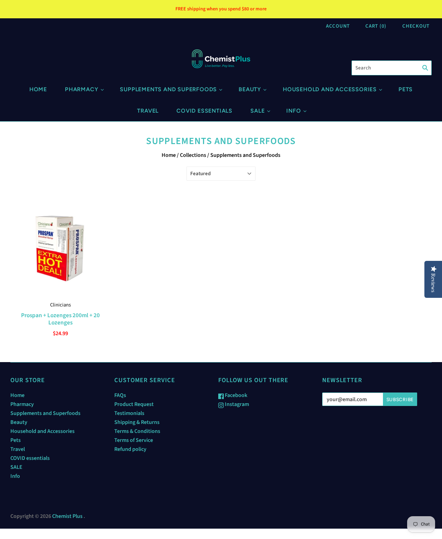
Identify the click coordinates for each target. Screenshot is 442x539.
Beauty (250, 89)
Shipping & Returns (137, 422)
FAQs (120, 395)
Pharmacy (81, 89)
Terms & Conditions (137, 431)
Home (38, 89)
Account (338, 26)
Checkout (416, 26)
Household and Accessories (330, 89)
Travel (147, 110)
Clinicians (60, 305)
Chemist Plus (67, 516)
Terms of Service (133, 440)
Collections (193, 155)
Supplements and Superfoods (168, 89)
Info (293, 110)
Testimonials (129, 413)
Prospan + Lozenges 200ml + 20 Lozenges (60, 319)
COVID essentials (204, 110)
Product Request (134, 404)
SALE (257, 110)
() (375, 26)
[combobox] (392, 67)
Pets (405, 89)
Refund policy (130, 449)
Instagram (236, 404)
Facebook (235, 395)
